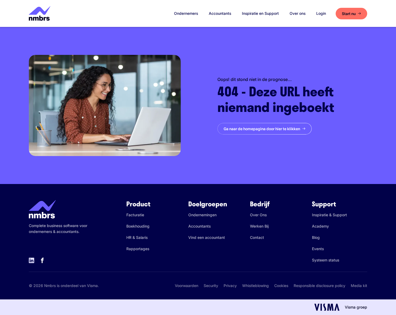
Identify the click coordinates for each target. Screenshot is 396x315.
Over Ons (258, 215)
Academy (320, 226)
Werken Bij (259, 226)
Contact (257, 237)
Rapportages (137, 248)
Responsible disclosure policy (319, 285)
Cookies (281, 285)
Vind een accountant (206, 237)
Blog (316, 237)
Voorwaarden (186, 285)
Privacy (230, 285)
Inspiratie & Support (329, 215)
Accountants (220, 13)
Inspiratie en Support (260, 13)
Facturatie (135, 215)
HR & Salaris (137, 237)
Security (211, 285)
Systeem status (325, 260)
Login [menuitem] (321, 13)
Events (318, 248)
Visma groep (356, 307)
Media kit (359, 285)
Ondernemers (186, 13)
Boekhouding (138, 226)
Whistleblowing (255, 285)
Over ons (297, 13)
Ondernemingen (202, 215)
